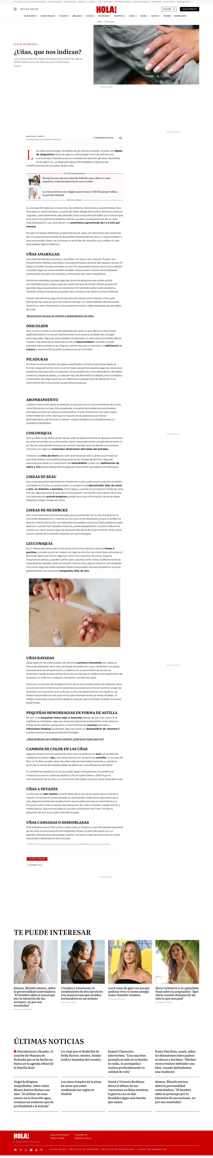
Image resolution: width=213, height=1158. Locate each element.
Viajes (143, 16)
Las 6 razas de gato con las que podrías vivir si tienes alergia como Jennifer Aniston (129, 991)
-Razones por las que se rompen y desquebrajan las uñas (60, 316)
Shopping (119, 16)
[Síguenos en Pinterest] (41, 1150)
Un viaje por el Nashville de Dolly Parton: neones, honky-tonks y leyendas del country (81, 1055)
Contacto (81, 1135)
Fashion (63, 16)
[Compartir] (120, 138)
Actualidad (30, 16)
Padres (167, 16)
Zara (99, 2)
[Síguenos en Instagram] (15, 1150)
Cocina (89, 16)
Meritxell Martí (35, 136)
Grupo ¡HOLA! (83, 1138)
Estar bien (103, 16)
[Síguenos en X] (26, 1150)
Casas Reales (47, 16)
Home (99, 21)
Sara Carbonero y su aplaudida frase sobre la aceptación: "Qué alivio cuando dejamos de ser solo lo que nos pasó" (177, 993)
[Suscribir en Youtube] (36, 1150)
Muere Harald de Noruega (36, 2)
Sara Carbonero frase (123, 2)
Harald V (92, 2)
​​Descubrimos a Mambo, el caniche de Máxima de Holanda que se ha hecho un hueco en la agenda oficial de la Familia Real (34, 1059)
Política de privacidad (118, 1149)
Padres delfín (156, 2)
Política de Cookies (84, 1149)
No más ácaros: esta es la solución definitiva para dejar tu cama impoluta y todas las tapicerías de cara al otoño (76, 179)
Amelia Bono (108, 2)
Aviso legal (58, 1149)
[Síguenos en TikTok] (31, 1150)
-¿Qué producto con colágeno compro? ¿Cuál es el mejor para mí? (65, 739)
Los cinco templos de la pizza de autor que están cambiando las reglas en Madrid (81, 1087)
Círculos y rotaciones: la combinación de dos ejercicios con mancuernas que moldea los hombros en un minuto (82, 993)
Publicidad (57, 1138)
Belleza (77, 16)
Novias (155, 16)
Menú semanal (169, 2)
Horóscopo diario (183, 2)
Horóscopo (180, 16)
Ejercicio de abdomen (141, 2)
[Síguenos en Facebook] (21, 1150)
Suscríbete (189, 9)
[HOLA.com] (106, 10)
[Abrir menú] (15, 9)
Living (132, 16)
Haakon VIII (82, 2)
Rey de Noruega (70, 2)
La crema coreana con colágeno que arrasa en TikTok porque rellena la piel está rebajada (80, 193)
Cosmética (35, 865)
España (167, 9)
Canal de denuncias (152, 1149)
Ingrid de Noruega (55, 2)
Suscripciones (59, 1135)
